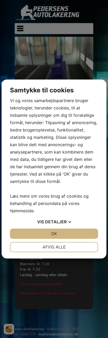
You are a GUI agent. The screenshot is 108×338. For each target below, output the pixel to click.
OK (54, 233)
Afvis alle (54, 247)
